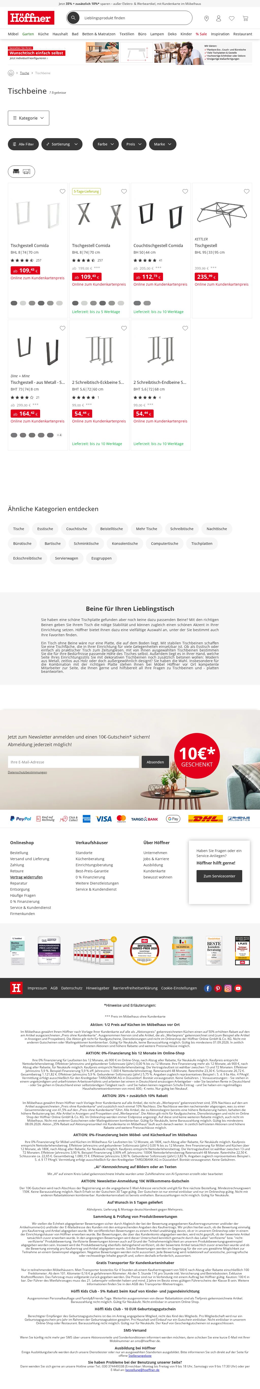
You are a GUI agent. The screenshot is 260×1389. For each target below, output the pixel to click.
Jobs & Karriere (156, 858)
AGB (54, 988)
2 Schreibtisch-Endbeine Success (159, 322)
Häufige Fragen (23, 895)
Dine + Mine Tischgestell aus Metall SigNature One (38, 324)
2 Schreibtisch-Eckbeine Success (97, 322)
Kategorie (28, 118)
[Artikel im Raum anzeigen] (21, 172)
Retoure (17, 871)
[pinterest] (218, 988)
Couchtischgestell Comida (153, 185)
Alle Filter (26, 144)
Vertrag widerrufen (26, 877)
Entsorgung (20, 889)
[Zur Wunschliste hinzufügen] (62, 191)
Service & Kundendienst (30, 907)
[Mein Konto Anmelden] (218, 18)
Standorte (84, 852)
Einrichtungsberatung (94, 864)
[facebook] (208, 988)
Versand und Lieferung (29, 858)
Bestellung (19, 852)
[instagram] (228, 988)
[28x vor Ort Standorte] (206, 18)
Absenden (155, 762)
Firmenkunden (22, 913)
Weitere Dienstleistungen (97, 883)
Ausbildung (153, 864)
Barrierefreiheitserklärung (135, 988)
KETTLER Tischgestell (210, 185)
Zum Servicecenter (219, 876)
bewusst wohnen (157, 877)
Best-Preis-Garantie (92, 871)
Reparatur (18, 883)
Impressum (37, 988)
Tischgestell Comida (25, 185)
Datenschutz (72, 988)
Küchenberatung (90, 858)
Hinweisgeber (97, 988)
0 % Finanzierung (25, 901)
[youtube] (238, 988)
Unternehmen (155, 852)
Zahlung (17, 864)
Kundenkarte (154, 871)
